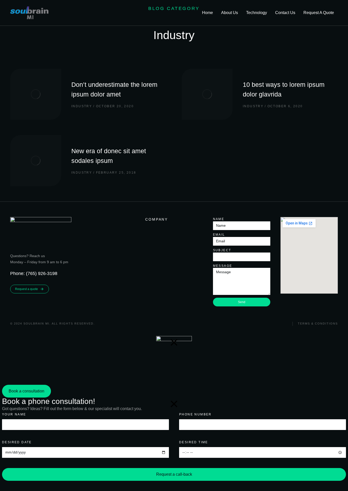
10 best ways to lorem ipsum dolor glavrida (284, 89)
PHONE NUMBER (195, 414)
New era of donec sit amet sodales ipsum (108, 155)
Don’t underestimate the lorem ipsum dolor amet (114, 89)
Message (222, 266)
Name (218, 219)
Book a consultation (26, 391)
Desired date (17, 442)
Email (219, 234)
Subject (222, 250)
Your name (14, 414)
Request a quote (26, 289)
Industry (81, 106)
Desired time (193, 442)
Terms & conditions (318, 323)
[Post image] (35, 94)
